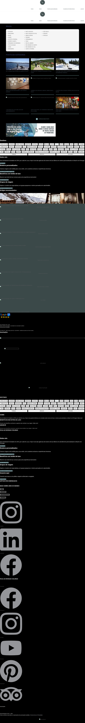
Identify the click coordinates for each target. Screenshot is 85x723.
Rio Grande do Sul (31, 47)
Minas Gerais (29, 35)
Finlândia (70, 146)
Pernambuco (29, 39)
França (76, 146)
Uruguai (45, 35)
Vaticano (70, 154)
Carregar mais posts (44, 118)
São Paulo (46, 31)
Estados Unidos (62, 146)
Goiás (9, 47)
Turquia (14, 154)
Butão (61, 144)
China (75, 144)
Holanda (2, 149)
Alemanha (11, 144)
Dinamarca (18, 146)
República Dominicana (28, 151)
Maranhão (11, 48)
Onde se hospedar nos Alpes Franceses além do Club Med (14, 205)
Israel (50, 149)
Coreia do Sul (4, 146)
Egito (24, 146)
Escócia (40, 146)
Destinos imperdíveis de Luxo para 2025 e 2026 (12, 219)
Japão (23, 149)
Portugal (7, 151)
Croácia (11, 146)
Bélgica (47, 144)
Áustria (41, 144)
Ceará (9, 37)
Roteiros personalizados (52, 8)
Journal (82, 8)
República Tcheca (54, 151)
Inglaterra (33, 149)
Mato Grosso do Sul (31, 33)
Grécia (82, 146)
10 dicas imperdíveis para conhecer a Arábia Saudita (13, 245)
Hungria (9, 149)
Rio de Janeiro (29, 43)
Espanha (53, 146)
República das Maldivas (42, 151)
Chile (71, 144)
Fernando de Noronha (14, 43)
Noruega (81, 149)
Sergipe (45, 33)
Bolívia (52, 144)
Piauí (27, 41)
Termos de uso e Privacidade (36, 715)
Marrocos (61, 149)
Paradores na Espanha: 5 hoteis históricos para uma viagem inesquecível (18, 232)
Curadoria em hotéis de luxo (69, 8)
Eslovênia (47, 146)
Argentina (28, 144)
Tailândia (81, 151)
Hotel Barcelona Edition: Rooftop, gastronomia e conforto (14, 258)
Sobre (40, 8)
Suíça (75, 151)
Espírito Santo (12, 41)
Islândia (45, 149)
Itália (55, 149)
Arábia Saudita (20, 144)
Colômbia (81, 144)
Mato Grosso (29, 31)
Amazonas (11, 33)
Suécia (70, 151)
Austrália (34, 144)
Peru (2, 151)
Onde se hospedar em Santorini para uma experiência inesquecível (16, 285)
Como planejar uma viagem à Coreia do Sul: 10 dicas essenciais (16, 272)
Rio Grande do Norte (31, 45)
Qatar (13, 151)
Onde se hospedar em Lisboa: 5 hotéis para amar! (12, 298)
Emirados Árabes (32, 146)
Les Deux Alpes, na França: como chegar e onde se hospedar (15, 311)
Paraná (28, 37)
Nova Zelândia (74, 149)
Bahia (9, 35)
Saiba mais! (79, 418)
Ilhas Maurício (16, 149)
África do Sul (3, 144)
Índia (27, 149)
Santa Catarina (30, 48)
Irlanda (40, 149)
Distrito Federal (12, 39)
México (67, 149)
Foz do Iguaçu (12, 45)
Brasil (56, 144)
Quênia (18, 151)
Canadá (67, 144)
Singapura (64, 151)
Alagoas (10, 31)
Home (32, 8)
